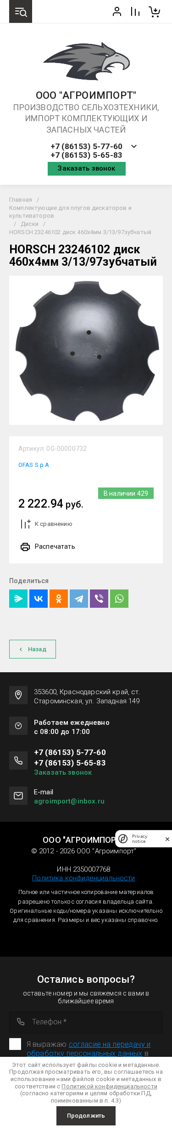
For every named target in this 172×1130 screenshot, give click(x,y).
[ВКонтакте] (38, 598)
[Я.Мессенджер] (18, 598)
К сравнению (53, 523)
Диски (30, 223)
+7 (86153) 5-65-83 (86, 155)
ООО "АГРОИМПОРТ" (86, 95)
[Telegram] (79, 598)
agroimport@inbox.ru (69, 801)
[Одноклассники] (59, 598)
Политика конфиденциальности (83, 878)
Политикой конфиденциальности (109, 1086)
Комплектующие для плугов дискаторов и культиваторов (70, 211)
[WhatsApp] (119, 598)
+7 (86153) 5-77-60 (86, 146)
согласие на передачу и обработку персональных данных (88, 1049)
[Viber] (99, 598)
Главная (20, 199)
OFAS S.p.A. (34, 464)
